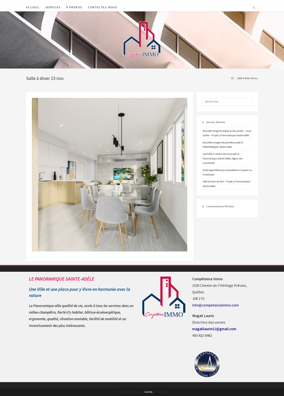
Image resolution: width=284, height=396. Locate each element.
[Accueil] (232, 78)
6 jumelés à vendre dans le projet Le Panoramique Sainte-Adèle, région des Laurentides (222, 158)
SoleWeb (148, 391)
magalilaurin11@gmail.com (214, 329)
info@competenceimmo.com (215, 305)
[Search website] (254, 8)
